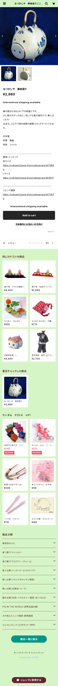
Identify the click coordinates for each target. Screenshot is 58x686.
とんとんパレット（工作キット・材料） (19, 625)
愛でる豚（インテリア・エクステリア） (19, 570)
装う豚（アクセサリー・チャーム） (17, 561)
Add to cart (29, 215)
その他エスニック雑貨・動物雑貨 (17, 616)
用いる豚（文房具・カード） (14, 588)
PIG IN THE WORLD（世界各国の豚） (20, 606)
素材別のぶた (8, 543)
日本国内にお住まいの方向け (29, 224)
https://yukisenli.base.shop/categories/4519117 (28, 178)
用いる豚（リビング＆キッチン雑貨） (18, 579)
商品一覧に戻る (29, 639)
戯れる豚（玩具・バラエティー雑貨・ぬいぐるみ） (24, 597)
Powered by (25, 657)
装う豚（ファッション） (12, 552)
